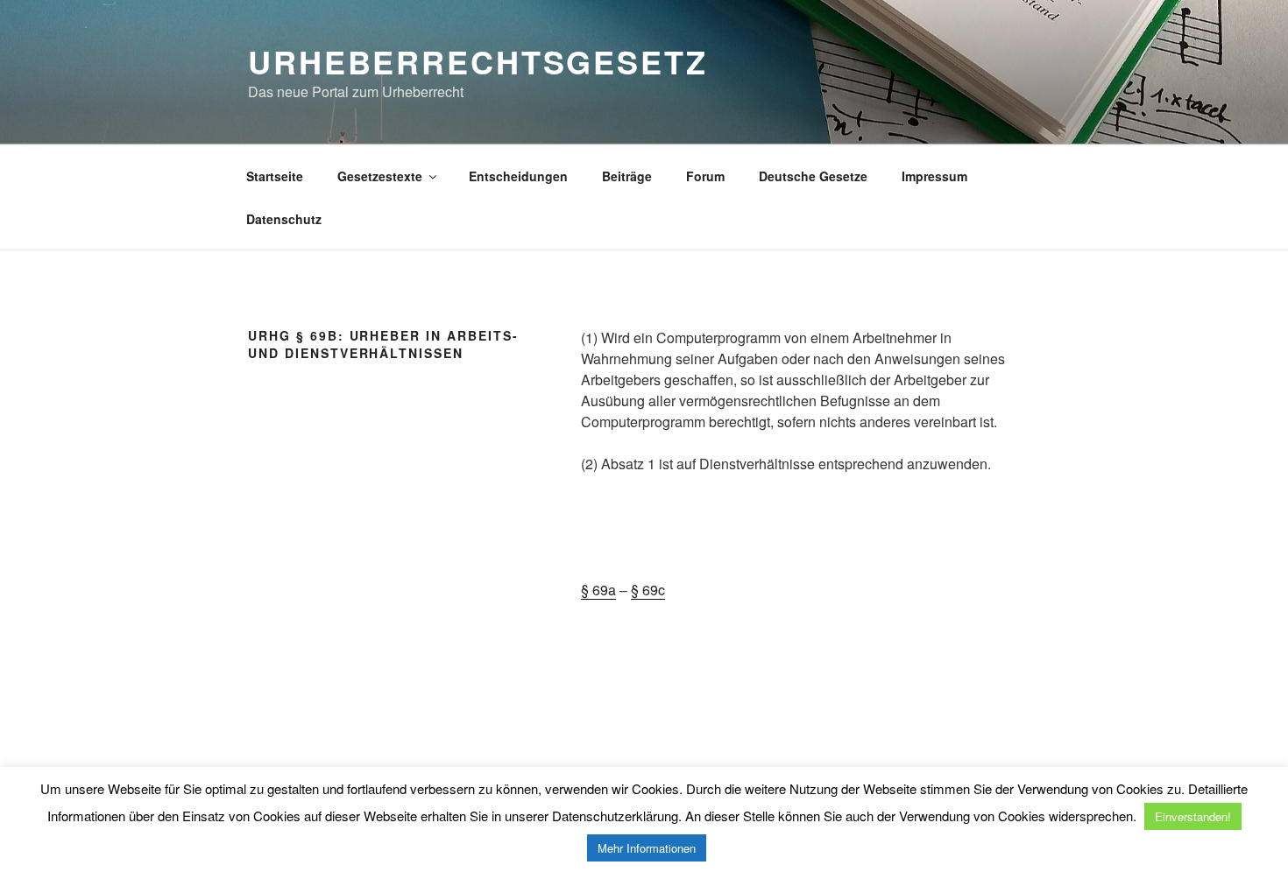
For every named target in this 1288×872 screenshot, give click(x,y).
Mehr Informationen (647, 848)
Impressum (934, 176)
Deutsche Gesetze (813, 176)
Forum (705, 176)
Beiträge (627, 176)
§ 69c (648, 590)
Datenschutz (284, 219)
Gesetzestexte (379, 176)
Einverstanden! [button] (1193, 816)
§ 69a (598, 590)
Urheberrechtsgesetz (478, 61)
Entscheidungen (518, 176)
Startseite (274, 176)
